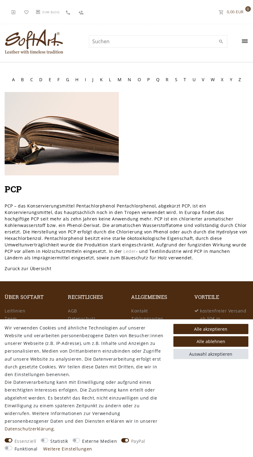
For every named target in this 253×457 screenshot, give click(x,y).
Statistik (59, 441)
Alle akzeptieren (210, 329)
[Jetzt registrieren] (81, 12)
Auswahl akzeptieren (210, 354)
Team (11, 318)
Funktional (26, 449)
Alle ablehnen (211, 341)
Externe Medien (99, 441)
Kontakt (139, 311)
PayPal (138, 441)
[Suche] (221, 42)
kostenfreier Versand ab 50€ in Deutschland (223, 318)
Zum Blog (50, 12)
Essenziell (25, 441)
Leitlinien (15, 311)
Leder (129, 251)
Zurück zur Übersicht (28, 268)
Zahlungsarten (147, 318)
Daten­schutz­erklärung (29, 429)
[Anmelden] (13, 11)
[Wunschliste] (26, 11)
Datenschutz (82, 318)
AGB (72, 311)
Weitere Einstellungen (67, 449)
